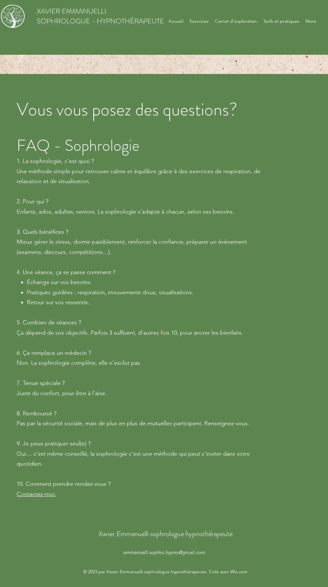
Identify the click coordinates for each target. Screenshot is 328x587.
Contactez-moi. (36, 494)
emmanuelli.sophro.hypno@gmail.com (164, 552)
